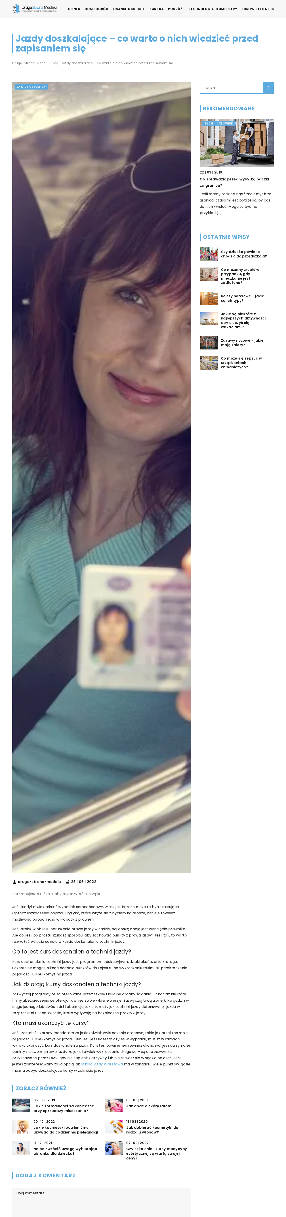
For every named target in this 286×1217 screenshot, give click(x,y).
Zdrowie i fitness (258, 9)
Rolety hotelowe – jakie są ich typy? (242, 298)
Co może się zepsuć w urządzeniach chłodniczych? (241, 362)
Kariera (156, 9)
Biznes (74, 9)
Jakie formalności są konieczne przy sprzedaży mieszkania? (64, 1108)
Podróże (176, 9)
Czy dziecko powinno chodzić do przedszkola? (244, 254)
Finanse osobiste (129, 9)
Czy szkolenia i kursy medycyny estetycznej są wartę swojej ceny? (156, 1154)
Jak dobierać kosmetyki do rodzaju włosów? (152, 1130)
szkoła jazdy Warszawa (102, 1064)
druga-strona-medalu (39, 882)
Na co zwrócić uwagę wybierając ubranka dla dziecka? (65, 1151)
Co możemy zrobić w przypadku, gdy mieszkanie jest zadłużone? (240, 276)
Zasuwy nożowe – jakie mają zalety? (242, 342)
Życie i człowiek (31, 87)
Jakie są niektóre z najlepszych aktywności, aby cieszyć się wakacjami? (244, 320)
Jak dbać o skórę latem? (150, 1106)
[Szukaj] (268, 88)
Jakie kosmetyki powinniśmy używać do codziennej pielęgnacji (66, 1130)
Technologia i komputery (213, 9)
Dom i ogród (96, 9)
